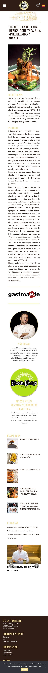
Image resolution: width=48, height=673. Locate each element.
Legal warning (7, 652)
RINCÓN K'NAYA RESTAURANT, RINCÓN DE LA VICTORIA (24, 405)
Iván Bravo (24, 343)
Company (6, 637)
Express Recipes (27, 534)
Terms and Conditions (10, 641)
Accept (24, 669)
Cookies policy (7, 655)
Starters (10, 527)
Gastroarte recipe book (24, 531)
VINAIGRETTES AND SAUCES (29, 439)
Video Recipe (12, 538)
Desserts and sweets (30, 527)
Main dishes (11, 531)
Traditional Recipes (14, 534)
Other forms (18, 527)
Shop (4, 639)
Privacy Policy (7, 650)
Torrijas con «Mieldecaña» (30, 470)
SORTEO (37, 534)
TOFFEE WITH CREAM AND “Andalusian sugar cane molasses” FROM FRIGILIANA (30, 506)
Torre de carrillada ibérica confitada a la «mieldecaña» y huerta (29, 491)
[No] (45, 667)
